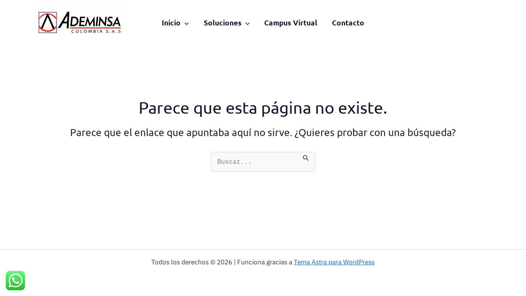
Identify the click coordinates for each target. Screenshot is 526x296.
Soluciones (222, 22)
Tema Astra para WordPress (334, 262)
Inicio (171, 22)
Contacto (348, 22)
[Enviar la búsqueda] (306, 157)
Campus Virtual (290, 22)
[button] (185, 22)
